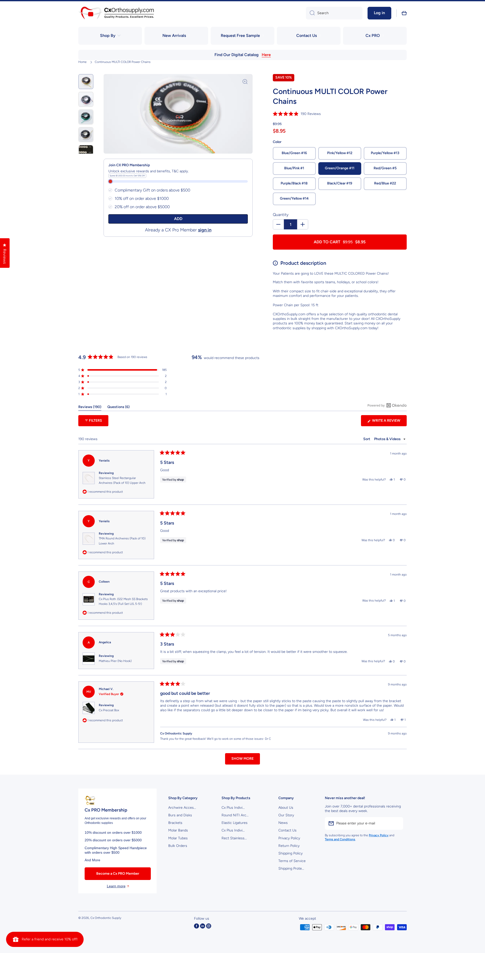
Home (82, 62)
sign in (204, 230)
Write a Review (389, 422)
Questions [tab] (118, 408)
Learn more (116, 886)
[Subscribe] (397, 823)
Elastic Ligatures (235, 823)
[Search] (310, 13)
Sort (367, 439)
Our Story (286, 815)
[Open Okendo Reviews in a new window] (387, 405)
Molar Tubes (178, 838)
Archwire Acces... (182, 807)
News (283, 823)
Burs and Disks (180, 815)
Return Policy (289, 846)
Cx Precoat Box (109, 710)
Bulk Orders (177, 846)
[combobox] (334, 13)
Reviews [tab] (89, 408)
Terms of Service (292, 861)
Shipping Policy (290, 853)
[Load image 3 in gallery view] (85, 117)
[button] (404, 13)
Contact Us (287, 830)
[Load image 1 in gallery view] (85, 81)
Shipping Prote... (291, 868)
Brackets (175, 823)
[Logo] (116, 13)
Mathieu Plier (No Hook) (115, 661)
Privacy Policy (289, 838)
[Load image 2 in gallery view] (85, 99)
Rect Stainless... (234, 838)
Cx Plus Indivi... (233, 807)
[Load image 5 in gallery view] (85, 152)
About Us (285, 807)
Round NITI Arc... (235, 815)
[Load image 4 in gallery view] (85, 134)
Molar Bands (178, 830)
